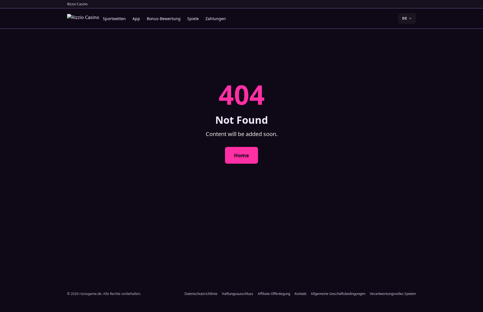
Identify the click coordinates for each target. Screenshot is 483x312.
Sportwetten (114, 18)
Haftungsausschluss (237, 293)
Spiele (193, 18)
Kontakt (300, 293)
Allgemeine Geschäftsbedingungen (338, 293)
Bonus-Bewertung (164, 18)
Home (241, 155)
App (136, 18)
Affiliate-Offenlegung (274, 293)
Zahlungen (215, 18)
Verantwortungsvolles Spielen (393, 293)
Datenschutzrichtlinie (200, 293)
